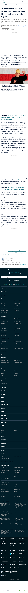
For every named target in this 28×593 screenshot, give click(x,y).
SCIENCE (3, 415)
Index (18, 180)
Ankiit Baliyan (17, 476)
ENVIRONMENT (4, 411)
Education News (17, 371)
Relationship (3, 384)
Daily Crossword (17, 462)
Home (2, 4)
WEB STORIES (4, 390)
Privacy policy (4, 547)
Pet (1, 387)
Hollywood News (17, 348)
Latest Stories (5, 507)
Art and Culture (4, 377)
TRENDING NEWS (5, 472)
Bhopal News (17, 325)
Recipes (15, 382)
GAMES (2, 460)
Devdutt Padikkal (4, 312)
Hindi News (16, 500)
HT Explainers (17, 503)
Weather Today (13, 547)
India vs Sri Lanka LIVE (5, 476)
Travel (15, 384)
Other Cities (16, 342)
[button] (1, 2)
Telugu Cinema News (5, 352)
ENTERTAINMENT (5, 345)
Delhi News (3, 330)
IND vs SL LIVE (4, 319)
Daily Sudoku (3, 462)
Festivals (16, 380)
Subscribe (24, 1)
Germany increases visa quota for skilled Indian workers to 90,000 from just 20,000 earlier (13, 252)
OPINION (3, 418)
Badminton (3, 434)
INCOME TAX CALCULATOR (7, 468)
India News (17, 4)
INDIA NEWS (3, 301)
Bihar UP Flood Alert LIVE (6, 485)
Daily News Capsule (5, 282)
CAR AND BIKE (4, 425)
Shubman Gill (17, 310)
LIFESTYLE (3, 375)
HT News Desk (5, 28)
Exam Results (3, 371)
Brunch (15, 377)
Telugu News (3, 500)
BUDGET (2, 408)
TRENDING (3, 394)
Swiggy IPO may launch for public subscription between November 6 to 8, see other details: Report (13, 117)
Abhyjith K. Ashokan (10, 29)
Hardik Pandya (17, 312)
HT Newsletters (22, 547)
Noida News (16, 337)
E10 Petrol (3, 479)
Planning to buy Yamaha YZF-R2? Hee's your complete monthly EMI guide (20, 537)
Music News (3, 350)
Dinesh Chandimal (4, 317)
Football (15, 434)
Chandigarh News (4, 327)
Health (2, 382)
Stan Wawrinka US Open (6, 481)
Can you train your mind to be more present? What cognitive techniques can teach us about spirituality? (7, 520)
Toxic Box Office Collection (19, 474)
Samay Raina (16, 479)
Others (2, 439)
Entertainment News (5, 498)
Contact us (12, 545)
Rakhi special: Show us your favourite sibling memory (6, 511)
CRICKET (3, 305)
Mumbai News (4, 337)
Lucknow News (17, 335)
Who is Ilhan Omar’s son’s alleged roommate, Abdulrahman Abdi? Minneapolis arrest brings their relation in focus (7, 538)
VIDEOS (2, 404)
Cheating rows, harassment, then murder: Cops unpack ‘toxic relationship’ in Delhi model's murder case (20, 512)
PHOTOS (3, 401)
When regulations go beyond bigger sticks (5, 526)
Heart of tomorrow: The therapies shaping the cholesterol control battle (6, 531)
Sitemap (2, 552)
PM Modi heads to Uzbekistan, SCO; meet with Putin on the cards (20, 531)
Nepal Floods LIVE (4, 474)
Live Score (3, 310)
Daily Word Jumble (5, 465)
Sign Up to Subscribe (14, 285)
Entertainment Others (18, 355)
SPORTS (2, 432)
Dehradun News (17, 327)
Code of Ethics (22, 550)
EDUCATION (3, 364)
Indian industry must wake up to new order (20, 518)
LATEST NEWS (4, 294)
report (15, 60)
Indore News (3, 332)
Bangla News (16, 498)
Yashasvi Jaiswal (4, 314)
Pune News (16, 339)
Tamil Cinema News (18, 350)
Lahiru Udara (16, 317)
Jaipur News (16, 332)
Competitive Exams (5, 369)
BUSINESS (3, 397)
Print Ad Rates (13, 550)
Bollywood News (4, 348)
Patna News (3, 339)
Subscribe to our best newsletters (14, 279)
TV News (16, 352)
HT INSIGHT (3, 446)
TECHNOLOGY (4, 428)
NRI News (3, 503)
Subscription (3, 550)
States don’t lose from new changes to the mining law (19, 526)
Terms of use (21, 545)
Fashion (2, 380)
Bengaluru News (4, 325)
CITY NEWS (3, 323)
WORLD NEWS (4, 298)
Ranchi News (3, 342)
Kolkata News (3, 335)
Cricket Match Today (18, 307)
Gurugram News (17, 330)
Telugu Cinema (17, 496)
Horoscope (3, 361)
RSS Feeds (12, 552)
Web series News (4, 355)
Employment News (18, 369)
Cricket (11, 4)
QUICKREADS (4, 453)
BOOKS (2, 443)
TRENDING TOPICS (5, 488)
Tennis (15, 437)
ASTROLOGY (3, 358)
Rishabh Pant (17, 314)
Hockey (2, 437)
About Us (3, 545)
